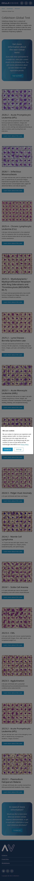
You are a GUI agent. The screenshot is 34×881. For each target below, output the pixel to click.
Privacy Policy (24, 444)
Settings (19, 449)
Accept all (7, 449)
